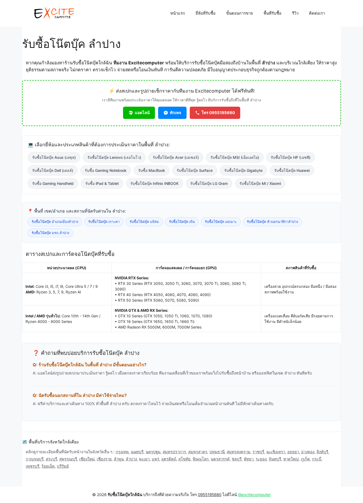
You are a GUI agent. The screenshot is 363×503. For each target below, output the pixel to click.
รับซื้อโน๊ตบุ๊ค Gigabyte (243, 170)
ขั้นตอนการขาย (239, 13)
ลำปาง (131, 459)
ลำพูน (119, 459)
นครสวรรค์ (220, 459)
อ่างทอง (307, 451)
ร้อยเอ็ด (48, 466)
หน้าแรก (177, 13)
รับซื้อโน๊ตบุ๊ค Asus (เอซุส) (54, 157)
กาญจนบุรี (35, 459)
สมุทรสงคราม (238, 451)
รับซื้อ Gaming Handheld (53, 183)
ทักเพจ (175, 112)
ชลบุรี (237, 459)
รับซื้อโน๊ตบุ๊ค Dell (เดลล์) (52, 170)
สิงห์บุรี (322, 451)
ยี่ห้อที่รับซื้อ (206, 13)
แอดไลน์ (142, 112)
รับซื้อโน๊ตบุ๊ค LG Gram (209, 183)
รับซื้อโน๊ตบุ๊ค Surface (195, 170)
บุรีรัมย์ (63, 466)
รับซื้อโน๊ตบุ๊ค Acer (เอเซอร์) (176, 157)
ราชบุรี (258, 451)
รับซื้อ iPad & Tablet (102, 183)
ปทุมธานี (217, 451)
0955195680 (209, 494)
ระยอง (261, 459)
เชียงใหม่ (87, 459)
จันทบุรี (275, 459)
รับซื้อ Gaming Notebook (105, 170)
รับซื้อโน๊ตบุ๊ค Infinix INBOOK (154, 183)
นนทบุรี (137, 451)
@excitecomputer (254, 494)
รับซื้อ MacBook (151, 170)
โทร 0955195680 (218, 112)
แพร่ (155, 459)
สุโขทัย (184, 459)
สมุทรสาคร (197, 451)
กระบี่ (316, 459)
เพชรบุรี (32, 466)
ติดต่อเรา (317, 13)
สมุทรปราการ (174, 451)
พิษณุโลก (201, 459)
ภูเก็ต (305, 459)
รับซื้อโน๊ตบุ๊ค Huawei (292, 170)
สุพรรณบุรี (68, 459)
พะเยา (144, 459)
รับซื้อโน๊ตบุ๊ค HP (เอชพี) (290, 157)
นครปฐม (153, 451)
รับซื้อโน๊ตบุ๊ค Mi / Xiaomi (260, 183)
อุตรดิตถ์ (168, 459)
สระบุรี (51, 459)
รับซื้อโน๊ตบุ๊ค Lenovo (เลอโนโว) (114, 157)
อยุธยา (293, 451)
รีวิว (295, 13)
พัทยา (249, 459)
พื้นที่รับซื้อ (272, 13)
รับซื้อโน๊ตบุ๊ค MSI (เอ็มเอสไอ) (234, 157)
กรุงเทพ (122, 451)
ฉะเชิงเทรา (275, 451)
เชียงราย (104, 459)
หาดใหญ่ (291, 459)
